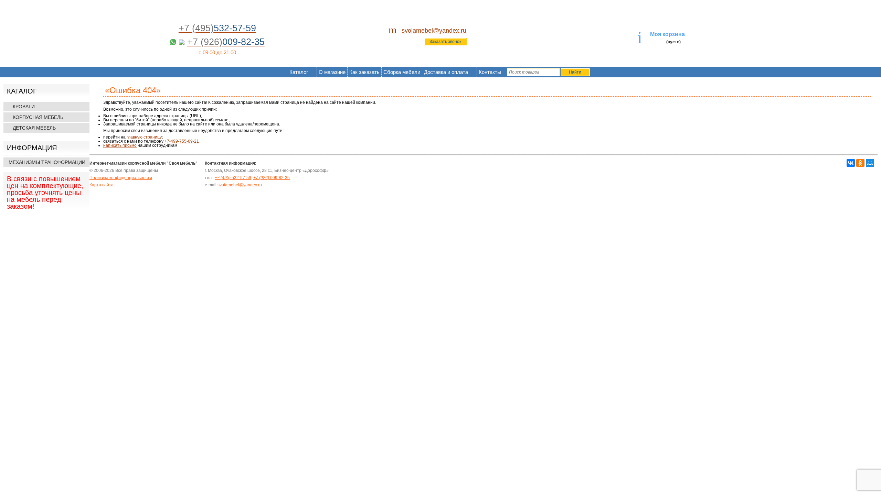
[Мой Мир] (870, 163)
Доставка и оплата (446, 72)
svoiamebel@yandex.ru (434, 30)
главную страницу (144, 137)
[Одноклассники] (860, 163)
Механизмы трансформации (47, 162)
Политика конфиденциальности (120, 177)
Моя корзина (667, 34)
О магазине (332, 72)
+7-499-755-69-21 (181, 141)
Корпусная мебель (38, 117)
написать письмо (120, 145)
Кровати (24, 106)
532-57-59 (233, 177)
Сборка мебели (401, 72)
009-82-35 (271, 177)
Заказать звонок (445, 41)
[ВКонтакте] (851, 163)
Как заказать (364, 72)
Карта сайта (101, 185)
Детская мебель (34, 128)
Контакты (490, 72)
